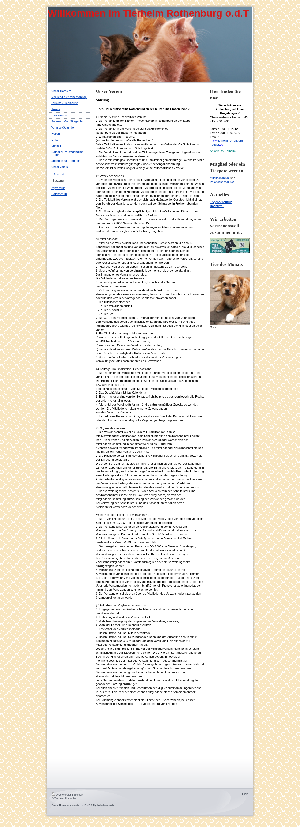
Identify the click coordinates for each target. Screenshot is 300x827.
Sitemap (78, 794)
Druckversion (63, 794)
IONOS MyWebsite (95, 805)
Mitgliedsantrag (220, 178)
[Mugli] (230, 297)
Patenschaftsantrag (222, 182)
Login (245, 794)
